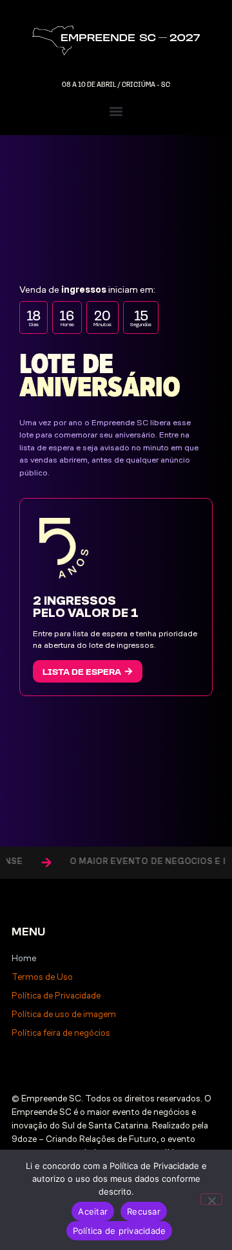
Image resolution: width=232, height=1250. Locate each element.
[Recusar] (211, 1199)
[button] (116, 111)
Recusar (143, 1211)
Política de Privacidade (56, 995)
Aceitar (93, 1211)
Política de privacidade (119, 1231)
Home (24, 958)
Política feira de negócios (61, 1032)
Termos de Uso (42, 976)
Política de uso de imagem (64, 1014)
